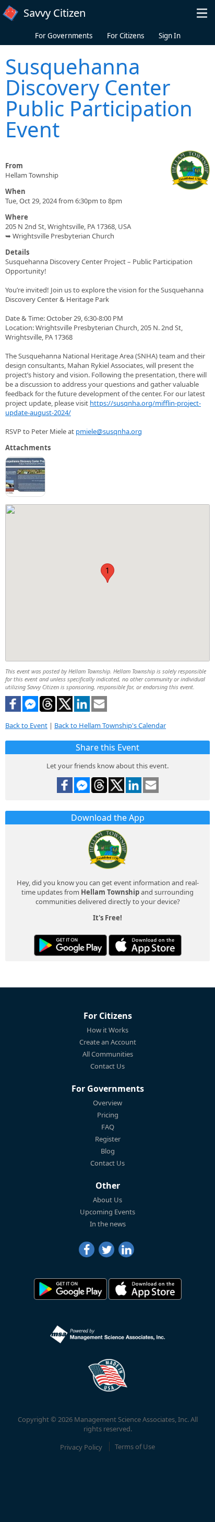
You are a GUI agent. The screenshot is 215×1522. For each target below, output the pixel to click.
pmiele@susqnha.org (109, 431)
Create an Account (107, 1042)
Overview (107, 1102)
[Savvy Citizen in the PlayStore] (70, 945)
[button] (202, 13)
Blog (108, 1151)
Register (108, 1139)
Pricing (107, 1114)
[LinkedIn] (126, 1249)
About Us (107, 1199)
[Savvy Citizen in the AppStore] (145, 945)
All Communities (107, 1054)
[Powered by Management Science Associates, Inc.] (107, 1334)
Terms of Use (135, 1446)
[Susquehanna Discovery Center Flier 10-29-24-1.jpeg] (25, 477)
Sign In (170, 35)
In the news (108, 1224)
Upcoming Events (107, 1211)
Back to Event (26, 725)
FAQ (107, 1127)
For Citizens (125, 35)
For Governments (63, 35)
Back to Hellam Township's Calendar (110, 725)
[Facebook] (86, 1249)
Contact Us (107, 1066)
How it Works (107, 1030)
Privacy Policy (81, 1446)
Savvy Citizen (54, 13)
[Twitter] (106, 1249)
